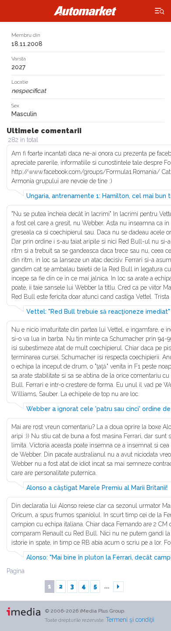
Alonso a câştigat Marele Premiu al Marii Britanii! (96, 487)
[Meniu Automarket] (160, 11)
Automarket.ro (85, 11)
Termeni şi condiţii (130, 619)
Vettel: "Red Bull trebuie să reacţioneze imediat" (98, 311)
